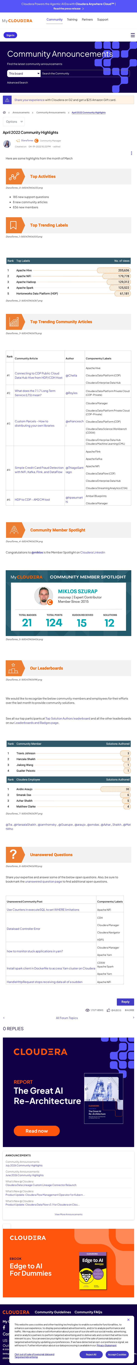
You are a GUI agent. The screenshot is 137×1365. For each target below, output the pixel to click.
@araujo (80, 824)
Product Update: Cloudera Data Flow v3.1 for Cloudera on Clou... (43, 1204)
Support (102, 19)
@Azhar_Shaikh (111, 824)
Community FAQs (88, 1312)
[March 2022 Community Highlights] (133, 1017)
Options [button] (11, 121)
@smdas (93, 824)
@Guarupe (65, 824)
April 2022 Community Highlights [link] (89, 112)
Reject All (91, 1354)
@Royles (71, 393)
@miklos (37, 552)
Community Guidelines (53, 1312)
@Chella (71, 375)
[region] (71, 1339)
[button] (130, 152)
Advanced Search (17, 82)
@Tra (9, 824)
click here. (7, 1358)
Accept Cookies (117, 1354)
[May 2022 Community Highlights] (3, 1017)
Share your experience (29, 100)
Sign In (10, 35)
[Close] (128, 1320)
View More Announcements (68, 1214)
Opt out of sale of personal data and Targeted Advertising (34, 1356)
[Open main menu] (132, 35)
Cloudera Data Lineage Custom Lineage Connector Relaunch (41, 1184)
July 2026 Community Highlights (24, 1165)
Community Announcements (50, 112)
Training (72, 19)
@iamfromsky (47, 824)
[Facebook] (4, 1327)
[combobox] (85, 73)
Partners (87, 19)
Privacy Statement (106, 1345)
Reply (125, 1001)
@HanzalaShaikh (25, 824)
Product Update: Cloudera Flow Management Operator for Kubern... (45, 1194)
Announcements (21, 112)
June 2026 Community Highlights (25, 1175)
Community (55, 19)
